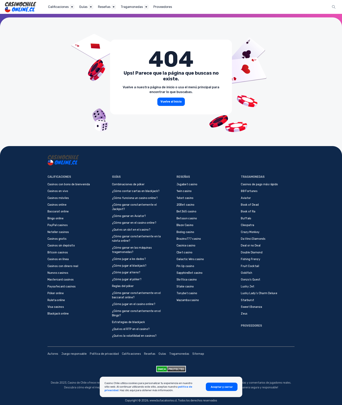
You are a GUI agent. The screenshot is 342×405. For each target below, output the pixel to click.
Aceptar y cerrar (222, 386)
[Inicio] (20, 6)
